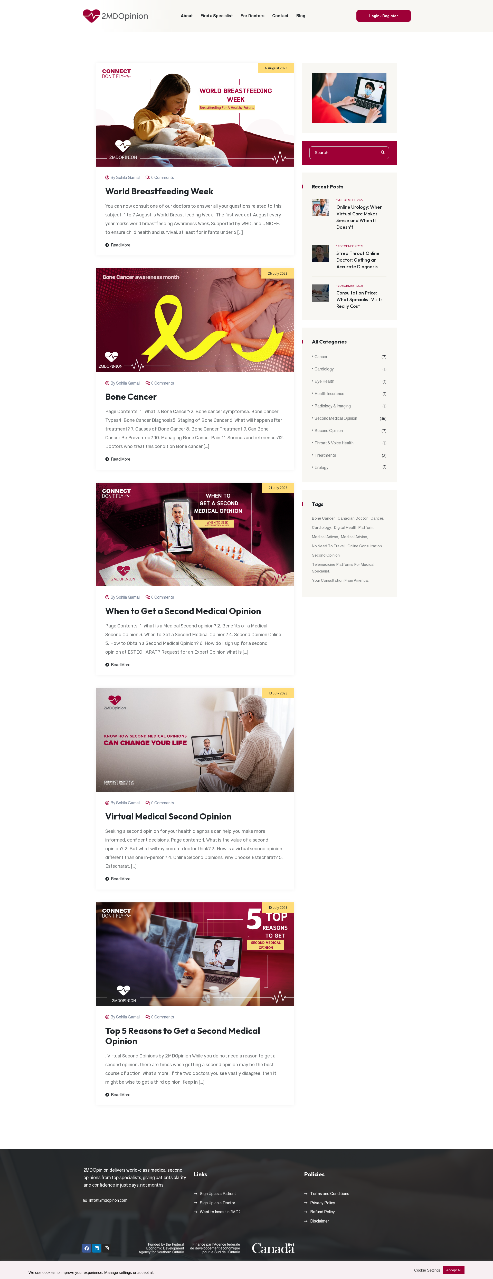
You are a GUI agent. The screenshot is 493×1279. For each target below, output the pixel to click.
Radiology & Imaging (333, 406)
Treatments (325, 455)
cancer (377, 518)
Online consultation (364, 546)
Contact (280, 16)
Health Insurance (329, 394)
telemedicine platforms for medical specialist (343, 567)
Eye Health (324, 381)
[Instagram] (106, 1248)
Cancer (321, 357)
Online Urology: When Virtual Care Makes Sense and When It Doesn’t (359, 217)
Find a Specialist (217, 16)
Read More (120, 245)
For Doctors (252, 16)
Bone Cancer (131, 397)
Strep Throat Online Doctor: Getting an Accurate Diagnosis (358, 260)
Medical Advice (354, 536)
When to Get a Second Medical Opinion (183, 611)
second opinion (326, 555)
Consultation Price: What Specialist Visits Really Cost (359, 299)
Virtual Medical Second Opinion (168, 816)
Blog (300, 16)
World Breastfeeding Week (159, 191)
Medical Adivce (325, 536)
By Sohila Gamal (125, 177)
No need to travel (328, 546)
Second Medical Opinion (336, 418)
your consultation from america (340, 580)
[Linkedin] (96, 1248)
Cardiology (324, 369)
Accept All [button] (453, 1270)
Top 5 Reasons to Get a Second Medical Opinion (182, 1036)
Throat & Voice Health (334, 443)
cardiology (321, 527)
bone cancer (323, 518)
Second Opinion (329, 430)
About (187, 16)
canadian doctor (353, 518)
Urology (321, 467)
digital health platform (353, 527)
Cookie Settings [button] (427, 1270)
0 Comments (162, 177)
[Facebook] (86, 1248)
